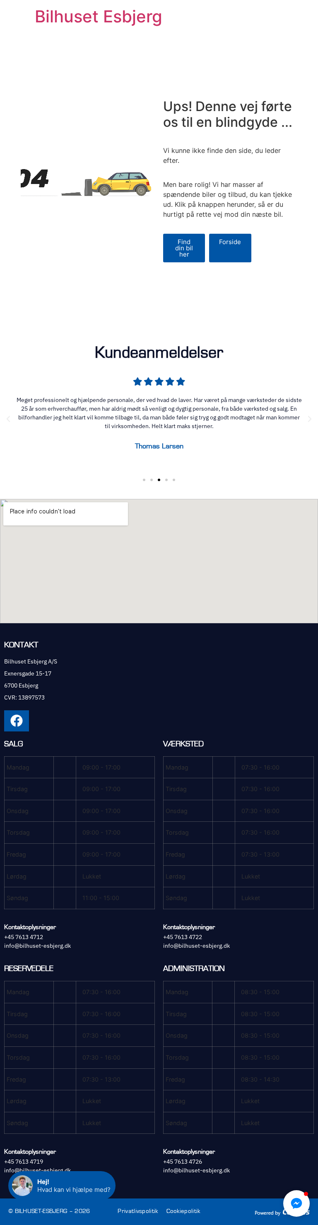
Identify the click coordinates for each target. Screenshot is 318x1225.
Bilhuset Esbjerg (98, 16)
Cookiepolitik (183, 1211)
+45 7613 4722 (182, 937)
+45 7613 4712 (23, 937)
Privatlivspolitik (138, 1211)
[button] (8, 419)
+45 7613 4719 (23, 1161)
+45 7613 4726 (182, 1161)
